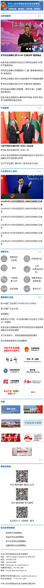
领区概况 (21, 9)
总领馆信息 (12, 9)
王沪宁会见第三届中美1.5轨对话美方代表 (19, 163)
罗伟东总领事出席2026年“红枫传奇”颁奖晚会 (21, 84)
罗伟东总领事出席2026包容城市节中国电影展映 (22, 79)
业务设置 (29, 9)
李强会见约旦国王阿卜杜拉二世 (15, 150)
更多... (40, 16)
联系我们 (37, 9)
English (41, 1)
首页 (5, 9)
